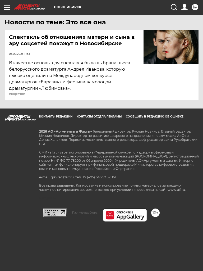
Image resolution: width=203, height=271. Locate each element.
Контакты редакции (55, 116)
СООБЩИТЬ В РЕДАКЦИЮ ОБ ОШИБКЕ (154, 116)
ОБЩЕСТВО (17, 94)
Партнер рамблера (84, 212)
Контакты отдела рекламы (99, 116)
